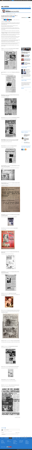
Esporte (15, 0)
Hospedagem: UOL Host (29, 449)
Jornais (13, 8)
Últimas (2, 8)
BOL (25, 0)
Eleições (26, 440)
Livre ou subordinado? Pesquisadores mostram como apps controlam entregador (26, 139)
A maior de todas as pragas (27, 142)
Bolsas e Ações (2, 441)
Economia (9, 8)
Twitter (24, 150)
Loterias (27, 8)
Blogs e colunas (24, 132)
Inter (11, 8)
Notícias (13, 0)
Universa (19, 0)
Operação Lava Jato (9, 441)
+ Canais (29, 8)
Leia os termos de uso (3, 434)
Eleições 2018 (17, 8)
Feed (25, 150)
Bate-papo (10, 0)
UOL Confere (21, 8)
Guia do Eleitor (26, 442)
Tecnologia (24, 8)
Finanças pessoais (2, 442)
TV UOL (23, 0)
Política (15, 8)
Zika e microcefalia (21, 441)
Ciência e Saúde (5, 8)
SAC (8, 0)
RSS (8, 446)
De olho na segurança (15, 443)
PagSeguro (27, 0)
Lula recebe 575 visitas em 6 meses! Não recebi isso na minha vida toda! (27, 135)
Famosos (21, 0)
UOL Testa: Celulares (15, 441)
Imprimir (15, 417)
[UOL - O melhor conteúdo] (2, 0)
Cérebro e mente (20, 442)
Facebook (22, 150)
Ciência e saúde (21, 440)
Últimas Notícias (26, 443)
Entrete (17, 0)
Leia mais (22, 77)
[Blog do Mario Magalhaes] (16, 11)
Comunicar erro (18, 417)
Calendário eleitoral (27, 441)
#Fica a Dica (14, 442)
